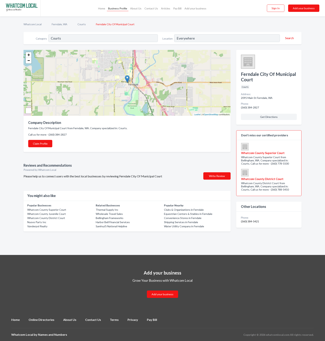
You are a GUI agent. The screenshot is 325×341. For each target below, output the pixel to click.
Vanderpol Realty (37, 226)
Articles (165, 8)
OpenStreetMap (211, 114)
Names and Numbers (52, 334)
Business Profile (117, 8)
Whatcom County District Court (46, 218)
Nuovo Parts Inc (36, 222)
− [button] (28, 60)
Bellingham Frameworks (109, 218)
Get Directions (269, 116)
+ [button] (28, 55)
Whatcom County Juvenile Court (46, 213)
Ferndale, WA (59, 24)
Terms (114, 319)
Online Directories (41, 319)
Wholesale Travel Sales (109, 213)
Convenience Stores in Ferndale (182, 218)
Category (41, 38)
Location (167, 38)
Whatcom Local (33, 24)
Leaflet (197, 114)
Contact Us (151, 8)
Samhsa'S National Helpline (111, 226)
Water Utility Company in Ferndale (184, 226)
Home (101, 8)
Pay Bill (177, 8)
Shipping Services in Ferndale (181, 222)
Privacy (133, 319)
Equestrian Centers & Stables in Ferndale (188, 213)
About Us (135, 8)
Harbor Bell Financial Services (113, 222)
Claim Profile (40, 143)
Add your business (195, 8)
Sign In (276, 8)
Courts (81, 24)
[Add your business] (162, 289)
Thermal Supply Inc (107, 209)
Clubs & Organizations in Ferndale (184, 209)
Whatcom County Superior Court (46, 209)
